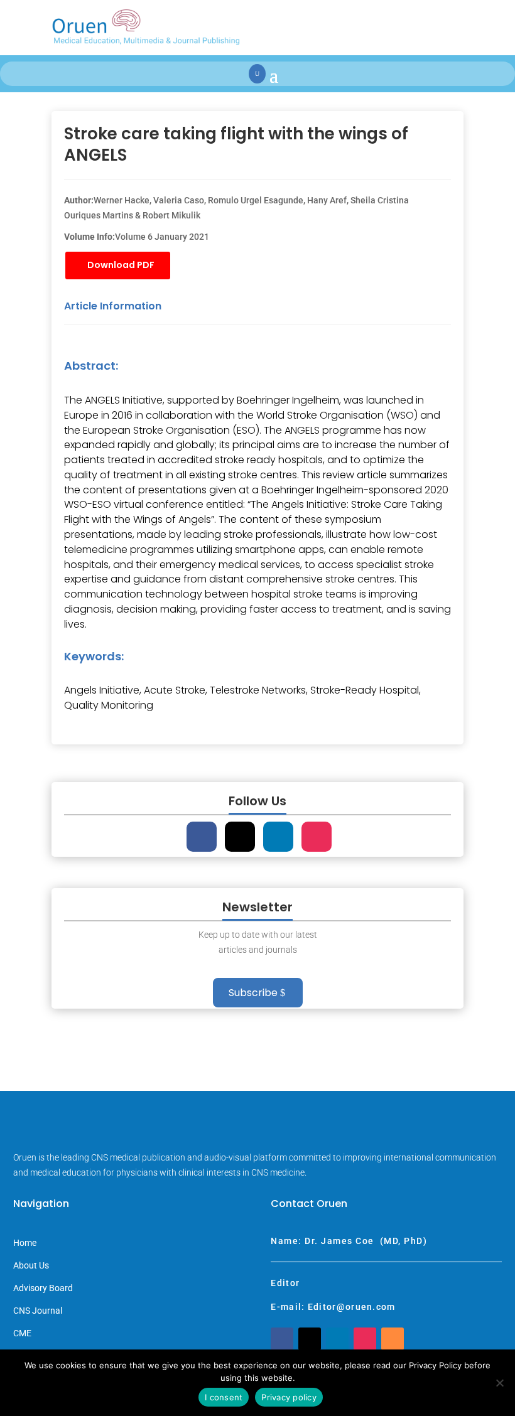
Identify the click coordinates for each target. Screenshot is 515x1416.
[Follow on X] (240, 837)
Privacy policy (289, 1397)
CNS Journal (37, 1311)
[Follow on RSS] (392, 1339)
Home (24, 1243)
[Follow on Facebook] (202, 837)
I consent (223, 1397)
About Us (31, 1265)
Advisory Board (43, 1288)
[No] (499, 1382)
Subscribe (253, 992)
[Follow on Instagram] (316, 837)
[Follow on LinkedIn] (278, 837)
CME (22, 1333)
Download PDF (120, 265)
